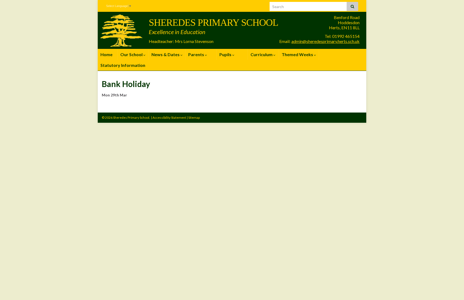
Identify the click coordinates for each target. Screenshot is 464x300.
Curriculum (262, 54)
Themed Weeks (298, 54)
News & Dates (165, 54)
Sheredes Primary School (213, 22)
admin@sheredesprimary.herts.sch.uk (325, 41)
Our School (131, 54)
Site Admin (353, 117)
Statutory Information (122, 65)
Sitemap (194, 117)
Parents (196, 54)
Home (106, 54)
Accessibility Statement (169, 117)
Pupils (225, 54)
